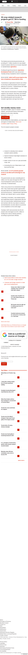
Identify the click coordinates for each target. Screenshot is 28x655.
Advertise (2, 646)
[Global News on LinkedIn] (10, 587)
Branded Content (4, 623)
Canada (3, 14)
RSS (1, 626)
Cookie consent (4, 635)
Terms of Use (3, 644)
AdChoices (25, 654)
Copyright (2, 643)
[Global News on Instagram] (10, 577)
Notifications (3, 629)
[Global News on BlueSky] (10, 618)
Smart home (3, 630)
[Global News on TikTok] (10, 598)
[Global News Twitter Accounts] (10, 557)
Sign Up (4, 363)
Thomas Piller (10, 22)
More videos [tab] (12, 276)
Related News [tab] (5, 276)
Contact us (2, 624)
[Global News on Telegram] (10, 608)
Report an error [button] (14, 344)
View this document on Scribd (14, 251)
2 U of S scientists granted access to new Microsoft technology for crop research (13, 172)
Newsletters (3, 627)
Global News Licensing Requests (8, 634)
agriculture (14, 66)
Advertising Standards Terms (7, 648)
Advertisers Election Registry (7, 632)
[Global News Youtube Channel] (10, 567)
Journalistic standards (14, 340)
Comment (6, 342)
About (1, 619)
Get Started (5, 117)
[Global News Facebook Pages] (10, 547)
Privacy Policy (13, 123)
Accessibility (3, 651)
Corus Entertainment (5, 649)
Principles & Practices (5, 621)
